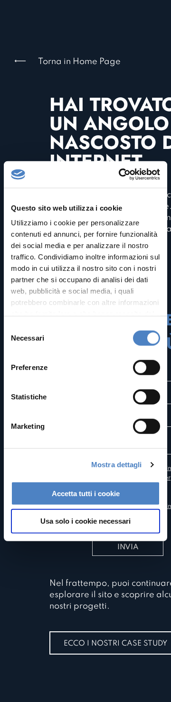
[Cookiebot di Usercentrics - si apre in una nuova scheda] (120, 174)
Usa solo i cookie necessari (85, 521)
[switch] (146, 367)
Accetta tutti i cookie (86, 493)
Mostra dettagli (116, 465)
